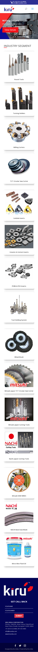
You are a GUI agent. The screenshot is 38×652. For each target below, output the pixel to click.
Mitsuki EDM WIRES (19, 496)
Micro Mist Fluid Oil (19, 564)
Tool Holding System (19, 320)
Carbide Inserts (19, 218)
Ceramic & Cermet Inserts (19, 252)
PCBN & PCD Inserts (19, 286)
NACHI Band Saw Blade (19, 530)
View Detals (10, 29)
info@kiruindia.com (11, 631)
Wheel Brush (19, 357)
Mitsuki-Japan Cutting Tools (19, 425)
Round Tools (19, 79)
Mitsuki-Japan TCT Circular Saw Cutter (19, 391)
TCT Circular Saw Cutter (19, 181)
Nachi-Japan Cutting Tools (19, 459)
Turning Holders (19, 113)
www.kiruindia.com (11, 634)
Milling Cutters (19, 147)
